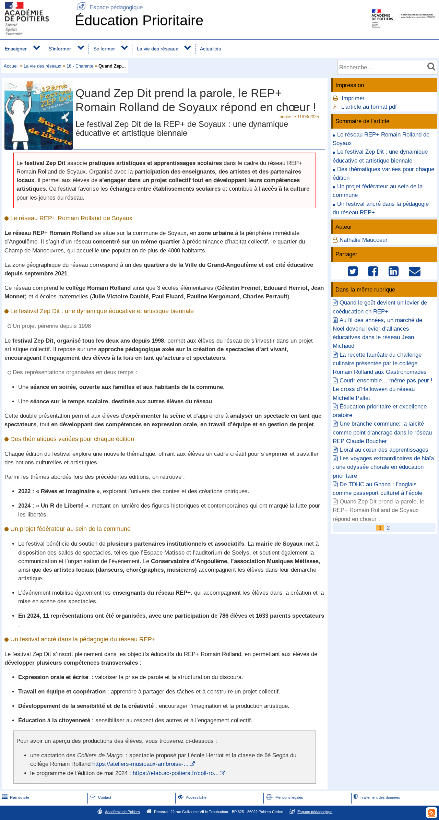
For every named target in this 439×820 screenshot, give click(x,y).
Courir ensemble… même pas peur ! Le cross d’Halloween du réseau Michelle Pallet (382, 389)
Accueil (11, 66)
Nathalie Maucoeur (364, 240)
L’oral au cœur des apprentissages (384, 450)
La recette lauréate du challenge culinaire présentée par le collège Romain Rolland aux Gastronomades (380, 363)
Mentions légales (284, 797)
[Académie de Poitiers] (36, 33)
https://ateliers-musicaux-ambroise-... (140, 764)
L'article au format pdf (369, 107)
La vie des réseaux (157, 48)
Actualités (210, 48)
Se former (104, 48)
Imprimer (353, 98)
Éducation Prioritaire (139, 20)
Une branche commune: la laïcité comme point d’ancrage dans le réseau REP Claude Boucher (382, 432)
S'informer (60, 48)
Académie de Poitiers (122, 812)
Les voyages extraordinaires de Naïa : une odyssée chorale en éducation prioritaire (383, 467)
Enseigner (16, 48)
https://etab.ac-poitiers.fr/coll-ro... (176, 773)
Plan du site (15, 797)
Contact (100, 797)
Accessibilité (192, 797)
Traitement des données (377, 797)
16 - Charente (80, 66)
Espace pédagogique (110, 7)
